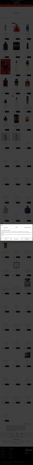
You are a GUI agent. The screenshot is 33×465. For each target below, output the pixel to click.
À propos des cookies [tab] (27, 227)
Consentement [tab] (6, 227)
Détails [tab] (17, 227)
